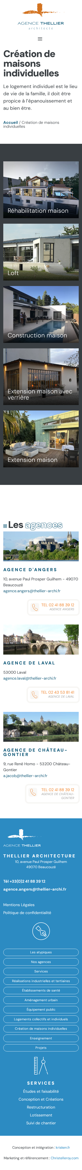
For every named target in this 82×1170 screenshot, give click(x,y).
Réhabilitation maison (38, 211)
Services (41, 971)
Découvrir (48, 177)
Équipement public (41, 1009)
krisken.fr (63, 1147)
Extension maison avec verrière (40, 394)
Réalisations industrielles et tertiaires (41, 981)
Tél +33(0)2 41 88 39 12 (24, 881)
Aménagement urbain (41, 1000)
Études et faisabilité (41, 1091)
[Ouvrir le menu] (40, 38)
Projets (41, 1048)
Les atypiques (41, 952)
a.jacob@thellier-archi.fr (25, 775)
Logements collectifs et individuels (41, 1019)
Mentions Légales (19, 904)
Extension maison (33, 460)
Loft (13, 273)
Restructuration (41, 1107)
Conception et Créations (41, 1099)
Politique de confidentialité (27, 912)
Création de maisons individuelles (41, 1028)
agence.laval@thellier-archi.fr (29, 678)
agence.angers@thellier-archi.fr (32, 591)
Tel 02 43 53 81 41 (57, 694)
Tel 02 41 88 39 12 (57, 606)
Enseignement (41, 1038)
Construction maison (37, 335)
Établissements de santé (41, 990)
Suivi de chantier (41, 1123)
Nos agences (41, 962)
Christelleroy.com (65, 1158)
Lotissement (41, 1115)
